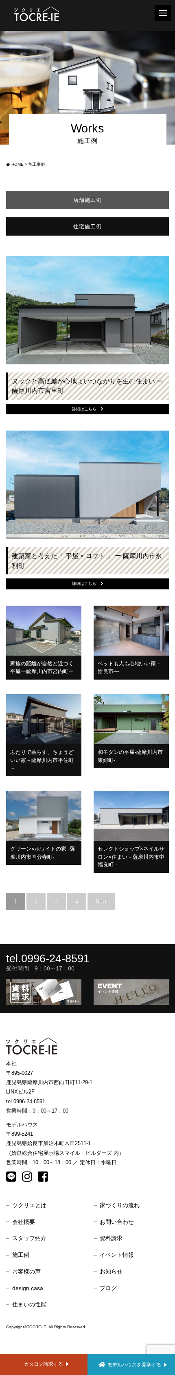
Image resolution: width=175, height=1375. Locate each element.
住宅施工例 (87, 226)
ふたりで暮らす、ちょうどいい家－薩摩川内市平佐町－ (42, 760)
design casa (27, 1288)
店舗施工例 (87, 200)
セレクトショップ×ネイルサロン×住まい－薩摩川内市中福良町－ (131, 857)
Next (101, 902)
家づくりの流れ (120, 1205)
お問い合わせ (117, 1222)
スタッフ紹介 (29, 1238)
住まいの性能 (29, 1304)
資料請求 (111, 1238)
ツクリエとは (29, 1205)
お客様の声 (26, 1271)
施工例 (20, 1255)
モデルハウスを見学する (134, 1364)
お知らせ (111, 1271)
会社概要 (23, 1222)
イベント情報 (117, 1255)
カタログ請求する (43, 1363)
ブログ (108, 1288)
